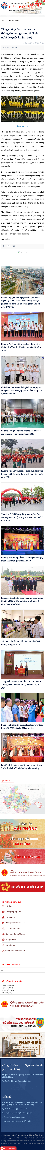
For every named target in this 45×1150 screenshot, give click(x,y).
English (12, 10)
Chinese (33, 10)
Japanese (19, 10)
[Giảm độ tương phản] (16, 48)
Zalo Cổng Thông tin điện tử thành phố (17, 1121)
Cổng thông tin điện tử (20, 4)
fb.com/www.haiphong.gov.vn (14, 1117)
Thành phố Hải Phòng (24, 7)
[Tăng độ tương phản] (13, 48)
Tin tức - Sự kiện (12, 20)
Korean (26, 10)
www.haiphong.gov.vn (7, 1138)
